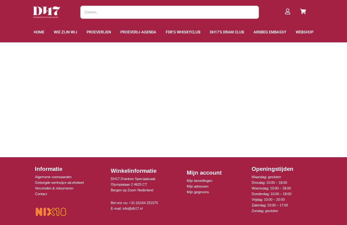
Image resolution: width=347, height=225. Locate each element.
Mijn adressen (197, 186)
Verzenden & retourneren (54, 188)
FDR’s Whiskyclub (183, 32)
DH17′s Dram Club (227, 32)
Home (39, 32)
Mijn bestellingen (199, 181)
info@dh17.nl (133, 208)
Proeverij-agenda (138, 32)
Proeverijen (99, 32)
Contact (41, 194)
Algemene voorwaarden (53, 177)
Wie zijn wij (65, 32)
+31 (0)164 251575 (143, 203)
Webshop (304, 32)
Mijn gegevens (198, 192)
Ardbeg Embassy (270, 32)
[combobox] (169, 12)
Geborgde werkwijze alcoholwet (59, 183)
